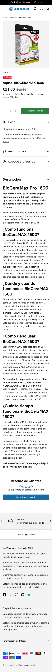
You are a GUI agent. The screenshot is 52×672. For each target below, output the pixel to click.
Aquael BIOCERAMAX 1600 (20, 17)
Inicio (5, 17)
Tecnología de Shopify (27, 665)
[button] (48, 9)
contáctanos (36, 2)
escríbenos (24, 2)
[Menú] (4, 9)
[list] (26, 45)
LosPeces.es (14, 665)
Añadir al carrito (35, 111)
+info (16, 97)
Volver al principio (26, 534)
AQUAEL (7, 72)
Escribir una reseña (26, 497)
